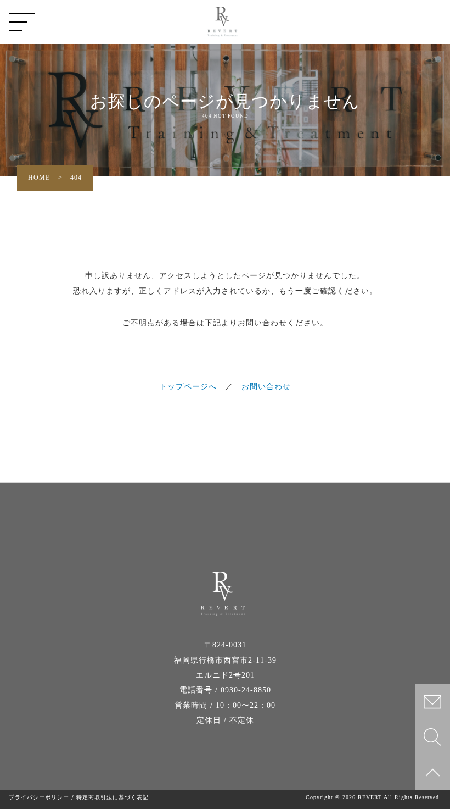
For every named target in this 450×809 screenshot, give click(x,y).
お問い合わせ (266, 387)
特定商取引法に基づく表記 (112, 797)
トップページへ (188, 387)
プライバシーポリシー (39, 797)
